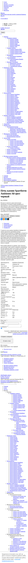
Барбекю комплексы (9, 115)
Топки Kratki (10, 83)
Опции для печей (11, 153)
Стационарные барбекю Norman (15, 121)
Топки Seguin (10, 90)
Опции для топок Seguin (16, 145)
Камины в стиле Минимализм (18, 159)
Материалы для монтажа (10, 133)
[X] (8, 219)
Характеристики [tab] (8, 224)
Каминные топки (8, 67)
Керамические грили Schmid (14, 122)
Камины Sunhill (14, 39)
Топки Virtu (10, 87)
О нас (5, 2)
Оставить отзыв (7, 341)
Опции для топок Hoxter (16, 142)
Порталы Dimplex (21, 434)
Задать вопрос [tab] (7, 226)
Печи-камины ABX (12, 95)
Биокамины (10, 55)
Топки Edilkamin (11, 73)
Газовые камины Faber (16, 50)
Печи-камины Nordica (13, 104)
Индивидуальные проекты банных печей (17, 550)
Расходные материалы (13, 135)
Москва (3, 13)
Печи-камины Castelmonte (14, 112)
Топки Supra (10, 74)
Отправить (6, 336)
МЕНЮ (3, 29)
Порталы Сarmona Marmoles (21, 428)
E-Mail (2, 323)
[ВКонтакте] (1, 219)
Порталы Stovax (20, 431)
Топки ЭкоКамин (11, 86)
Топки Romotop (11, 84)
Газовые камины (11, 48)
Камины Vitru (13, 46)
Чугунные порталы (15, 64)
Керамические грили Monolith (15, 119)
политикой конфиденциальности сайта (20, 333)
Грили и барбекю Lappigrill (14, 117)
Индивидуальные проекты (11, 156)
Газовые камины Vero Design (17, 52)
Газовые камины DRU (16, 49)
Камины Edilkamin (15, 45)
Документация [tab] (8, 349)
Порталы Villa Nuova (21, 425)
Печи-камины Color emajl (13, 114)
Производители (8, 6)
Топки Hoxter (10, 81)
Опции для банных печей (13, 149)
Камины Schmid (14, 41)
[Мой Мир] (6, 219)
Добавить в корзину (14, 216)
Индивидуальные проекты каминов (16, 157)
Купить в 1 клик (5, 216)
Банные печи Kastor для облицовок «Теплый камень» (17, 129)
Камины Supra (14, 43)
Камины (6, 36)
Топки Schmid (10, 70)
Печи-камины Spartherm (13, 94)
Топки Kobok (10, 91)
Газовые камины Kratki (16, 53)
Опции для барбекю (12, 150)
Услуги (5, 3)
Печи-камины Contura (13, 97)
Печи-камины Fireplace (13, 108)
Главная (6, 386)
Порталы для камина (12, 62)
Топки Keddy (10, 79)
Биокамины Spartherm (16, 56)
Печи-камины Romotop (13, 101)
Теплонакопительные (12, 126)
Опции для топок (11, 139)
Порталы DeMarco (21, 424)
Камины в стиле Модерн (16, 160)
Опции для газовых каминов (14, 152)
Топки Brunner (11, 72)
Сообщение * (4, 326)
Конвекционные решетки (13, 136)
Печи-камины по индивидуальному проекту (17, 546)
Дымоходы (6, 124)
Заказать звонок (5, 378)
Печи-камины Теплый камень (15, 111)
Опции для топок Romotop (17, 143)
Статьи (5, 9)
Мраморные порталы (15, 63)
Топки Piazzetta (11, 77)
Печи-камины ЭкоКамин (13, 102)
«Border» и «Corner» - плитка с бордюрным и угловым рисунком (21, 522)
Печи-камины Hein (12, 110)
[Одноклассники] (4, 219)
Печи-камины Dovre (12, 98)
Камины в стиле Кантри (16, 161)
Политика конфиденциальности (9, 380)
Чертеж (5, 352)
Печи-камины (7, 93)
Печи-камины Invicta (12, 107)
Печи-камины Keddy (12, 105)
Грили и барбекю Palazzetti (14, 118)
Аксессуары (7, 138)
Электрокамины (11, 57)
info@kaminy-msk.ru (6, 375)
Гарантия (6, 7)
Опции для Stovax (15, 148)
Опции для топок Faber (16, 141)
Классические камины (16, 163)
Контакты (6, 10)
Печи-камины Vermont (13, 100)
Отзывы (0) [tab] (7, 227)
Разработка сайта (5, 382)
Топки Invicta (10, 69)
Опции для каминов (12, 146)
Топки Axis (10, 76)
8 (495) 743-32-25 (5, 28)
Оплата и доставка (9, 4)
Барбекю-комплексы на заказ (14, 167)
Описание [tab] (6, 223)
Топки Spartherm (11, 88)
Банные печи (7, 125)
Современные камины (16, 66)
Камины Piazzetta (14, 42)
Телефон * (3, 322)
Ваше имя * (4, 320)
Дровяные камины (12, 38)
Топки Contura (10, 80)
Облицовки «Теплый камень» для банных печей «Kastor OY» (18, 131)
